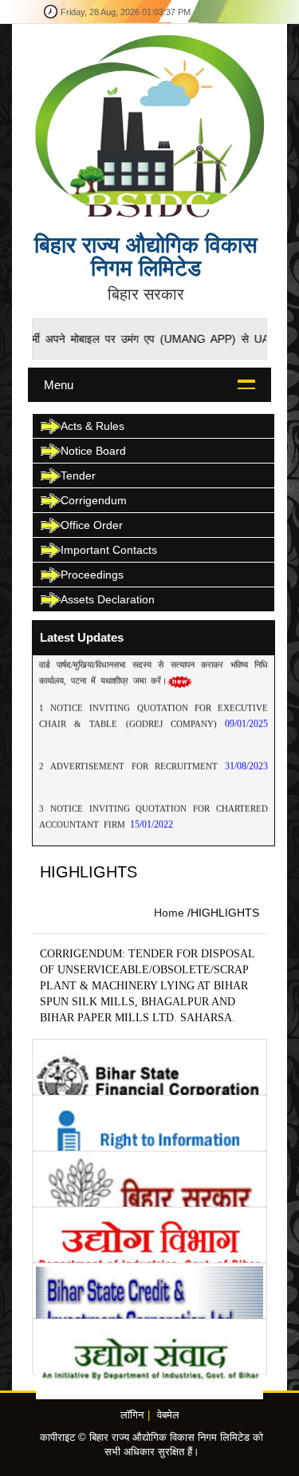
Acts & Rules (92, 426)
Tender (78, 475)
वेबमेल (168, 1415)
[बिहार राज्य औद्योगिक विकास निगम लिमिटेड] (149, 125)
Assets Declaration (108, 599)
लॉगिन (132, 1415)
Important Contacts (109, 549)
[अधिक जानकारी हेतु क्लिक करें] (149, 1067)
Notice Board (93, 450)
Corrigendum (94, 500)
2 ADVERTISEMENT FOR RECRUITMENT (132, 757)
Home (169, 912)
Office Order (92, 525)
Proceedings (92, 574)
